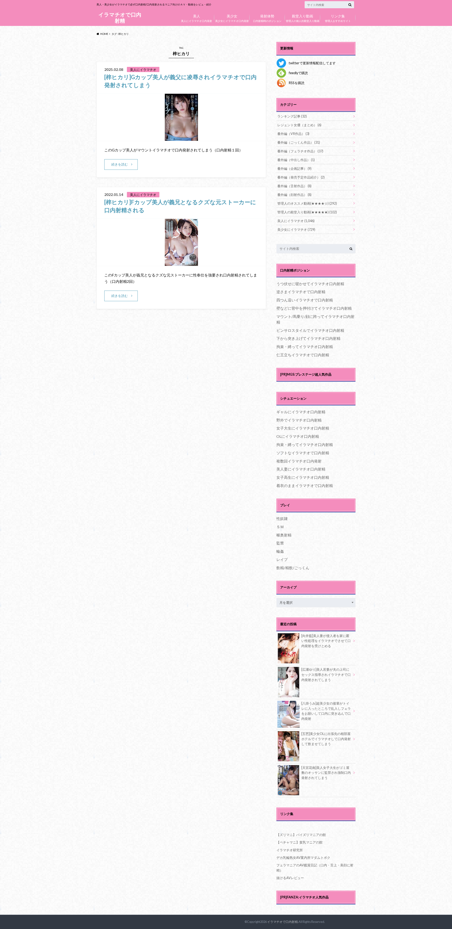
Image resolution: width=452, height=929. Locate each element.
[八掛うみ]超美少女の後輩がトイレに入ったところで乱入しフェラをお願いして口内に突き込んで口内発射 (326, 711)
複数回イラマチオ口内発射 (299, 461)
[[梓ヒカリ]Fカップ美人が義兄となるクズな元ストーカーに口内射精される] (181, 263)
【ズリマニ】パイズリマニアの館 (301, 835)
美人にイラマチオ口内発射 (196, 17)
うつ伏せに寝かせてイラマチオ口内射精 (310, 283)
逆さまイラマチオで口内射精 (300, 291)
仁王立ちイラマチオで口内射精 (302, 355)
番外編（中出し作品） (296, 160)
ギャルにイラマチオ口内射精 (300, 412)
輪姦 (280, 551)
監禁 (280, 543)
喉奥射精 (283, 535)
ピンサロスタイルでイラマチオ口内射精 (310, 330)
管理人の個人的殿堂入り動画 (302, 17)
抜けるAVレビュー (290, 878)
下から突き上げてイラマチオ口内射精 (308, 338)
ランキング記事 (292, 116)
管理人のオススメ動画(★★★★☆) (307, 203)
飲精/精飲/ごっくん (292, 567)
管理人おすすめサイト (338, 17)
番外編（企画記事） (294, 168)
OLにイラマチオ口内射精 (297, 436)
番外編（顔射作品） (294, 195)
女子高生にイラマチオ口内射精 (302, 477)
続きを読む (119, 164)
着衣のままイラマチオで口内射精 (304, 485)
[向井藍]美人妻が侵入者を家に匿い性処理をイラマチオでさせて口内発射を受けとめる (326, 641)
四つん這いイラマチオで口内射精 (304, 300)
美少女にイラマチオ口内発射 (232, 17)
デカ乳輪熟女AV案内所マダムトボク (303, 858)
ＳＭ (280, 526)
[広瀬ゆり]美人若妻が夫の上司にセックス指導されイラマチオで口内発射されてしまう (326, 674)
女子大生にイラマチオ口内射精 (302, 428)
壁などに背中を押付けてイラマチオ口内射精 (314, 308)
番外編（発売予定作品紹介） (301, 177)
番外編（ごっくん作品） (298, 142)
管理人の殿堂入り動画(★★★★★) (307, 212)
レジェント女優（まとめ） (299, 125)
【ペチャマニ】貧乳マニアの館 (299, 842)
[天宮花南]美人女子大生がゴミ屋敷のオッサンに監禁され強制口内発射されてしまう (326, 773)
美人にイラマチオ (296, 221)
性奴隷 (282, 518)
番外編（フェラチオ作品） (300, 151)
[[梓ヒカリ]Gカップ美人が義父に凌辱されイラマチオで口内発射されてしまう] (181, 138)
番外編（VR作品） (293, 134)
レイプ (282, 559)
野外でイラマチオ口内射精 (299, 420)
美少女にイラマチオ (296, 229)
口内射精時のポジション (267, 17)
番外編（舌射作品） (294, 186)
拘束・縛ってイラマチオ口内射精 (304, 346)
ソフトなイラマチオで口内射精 (302, 452)
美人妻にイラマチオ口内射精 (300, 469)
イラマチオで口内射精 (119, 17)
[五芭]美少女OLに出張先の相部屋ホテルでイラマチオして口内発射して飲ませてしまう (326, 739)
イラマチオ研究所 (289, 850)
